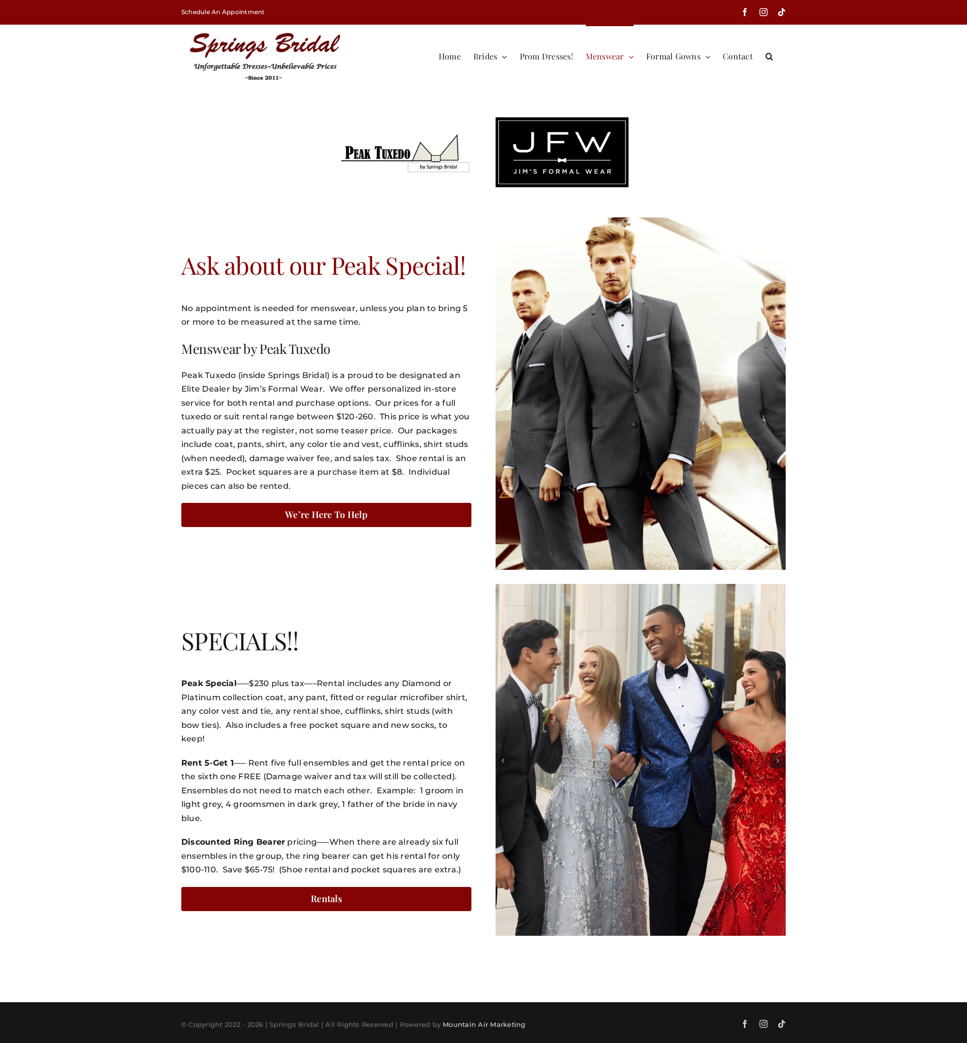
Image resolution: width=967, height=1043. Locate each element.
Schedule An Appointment (223, 12)
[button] (769, 56)
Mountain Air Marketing (484, 1024)
